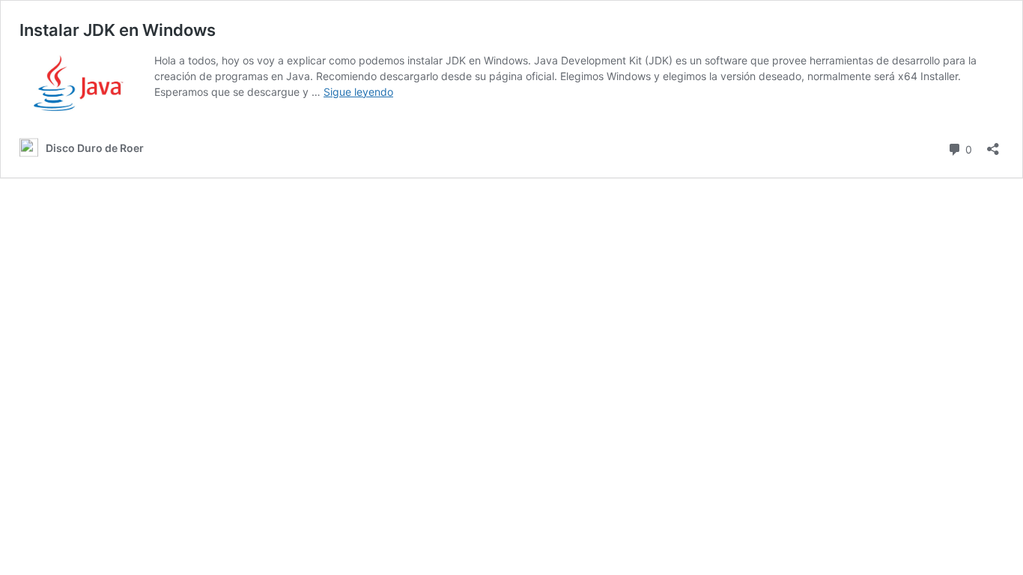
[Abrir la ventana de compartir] (993, 144)
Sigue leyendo (358, 91)
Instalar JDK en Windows (117, 30)
